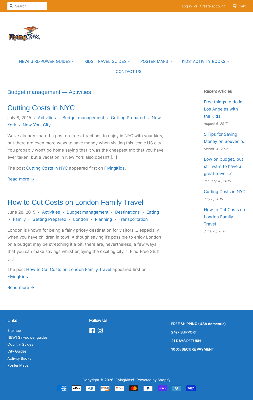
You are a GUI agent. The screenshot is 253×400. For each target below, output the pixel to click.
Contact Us (128, 71)
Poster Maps (18, 365)
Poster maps (154, 61)
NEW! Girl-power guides (45, 61)
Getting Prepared (128, 117)
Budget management (33, 92)
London (80, 219)
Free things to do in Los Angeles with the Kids (223, 109)
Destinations (127, 212)
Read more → (20, 179)
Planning (103, 219)
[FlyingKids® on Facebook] (92, 331)
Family (19, 219)
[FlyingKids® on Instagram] (100, 331)
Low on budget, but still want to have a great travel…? (223, 166)
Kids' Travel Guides (106, 61)
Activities (47, 117)
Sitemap (14, 330)
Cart (242, 6)
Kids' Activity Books (204, 61)
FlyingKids (114, 168)
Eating (153, 212)
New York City (37, 124)
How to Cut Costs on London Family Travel (75, 202)
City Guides (17, 351)
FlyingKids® (125, 380)
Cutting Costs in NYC (41, 108)
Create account (212, 6)
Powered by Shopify (153, 380)
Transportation (133, 219)
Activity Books (19, 358)
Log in (187, 6)
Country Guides (20, 344)
